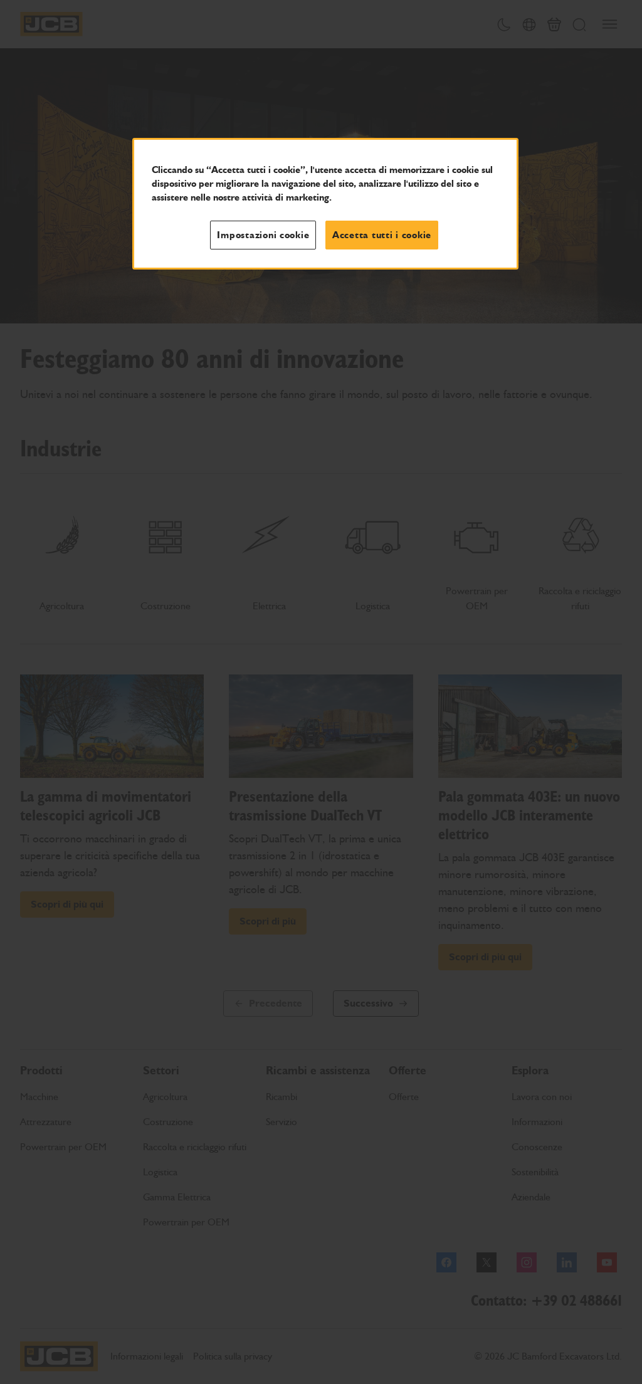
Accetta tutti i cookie (381, 235)
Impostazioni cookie (263, 235)
